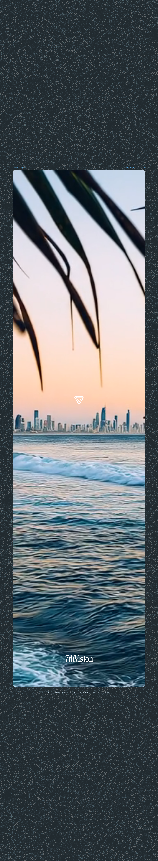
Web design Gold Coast (22, 167)
